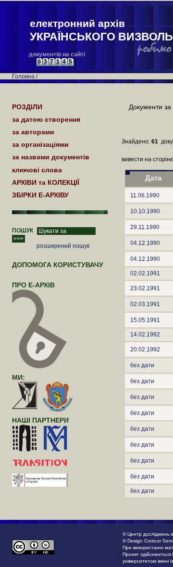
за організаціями (40, 144)
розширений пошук (63, 246)
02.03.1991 (145, 304)
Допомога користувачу (57, 265)
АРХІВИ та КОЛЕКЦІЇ (45, 182)
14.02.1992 (145, 334)
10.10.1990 (145, 211)
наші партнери (40, 420)
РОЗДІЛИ (27, 107)
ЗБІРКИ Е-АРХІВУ (40, 195)
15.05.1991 (145, 320)
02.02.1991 (145, 273)
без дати (142, 365)
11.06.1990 (145, 195)
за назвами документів (50, 157)
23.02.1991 (145, 288)
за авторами (33, 132)
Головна (23, 76)
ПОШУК (22, 230)
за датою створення (46, 119)
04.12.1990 (145, 243)
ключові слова (37, 170)
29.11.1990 (145, 227)
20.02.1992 (145, 349)
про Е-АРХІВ (33, 285)
